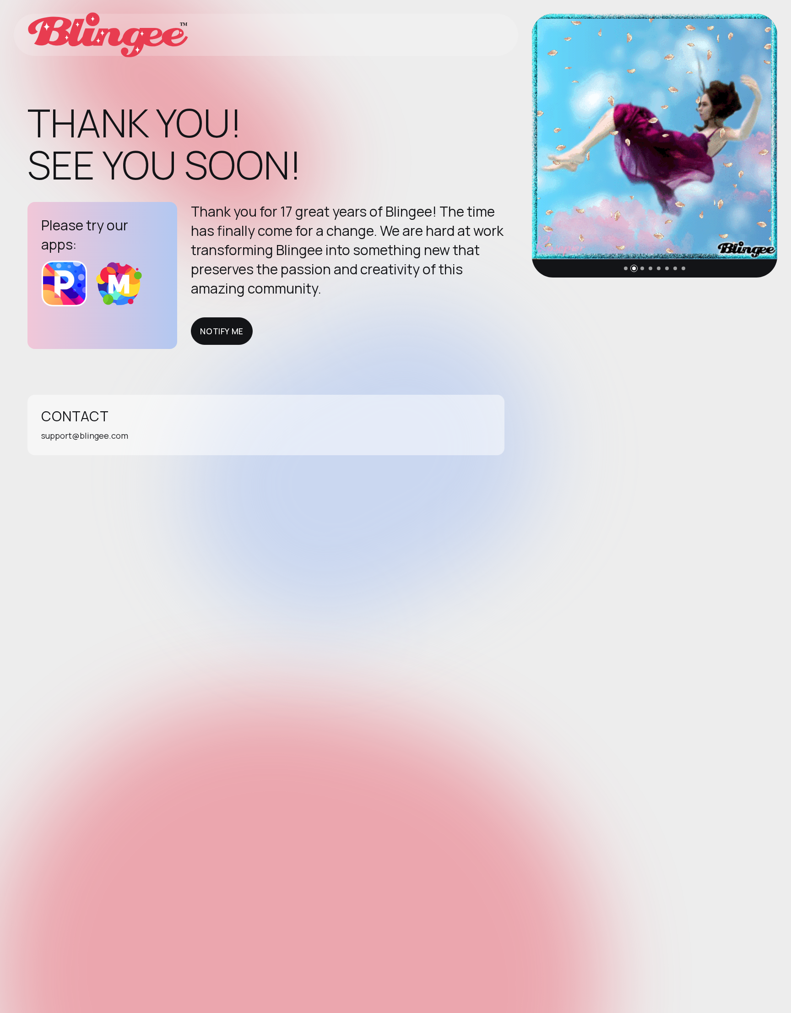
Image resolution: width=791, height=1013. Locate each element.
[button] (626, 268)
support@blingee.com (84, 435)
